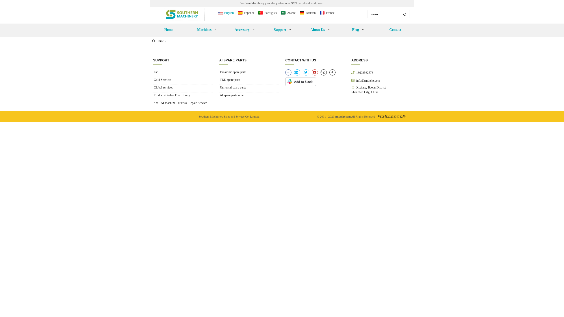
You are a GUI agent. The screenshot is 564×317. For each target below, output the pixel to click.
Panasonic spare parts (233, 72)
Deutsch (311, 13)
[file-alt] (332, 72)
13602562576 (364, 72)
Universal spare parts (233, 87)
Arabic (291, 13)
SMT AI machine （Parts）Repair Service (180, 103)
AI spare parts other (232, 95)
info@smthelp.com (368, 80)
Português (270, 13)
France (330, 13)
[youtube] (315, 72)
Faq (156, 72)
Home (168, 29)
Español (249, 13)
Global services (163, 87)
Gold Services (162, 79)
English (229, 13)
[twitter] (306, 72)
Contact (395, 29)
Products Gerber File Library (172, 95)
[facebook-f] (288, 72)
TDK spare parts (230, 79)
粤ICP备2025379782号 (391, 116)
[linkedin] (297, 72)
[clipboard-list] (324, 72)
